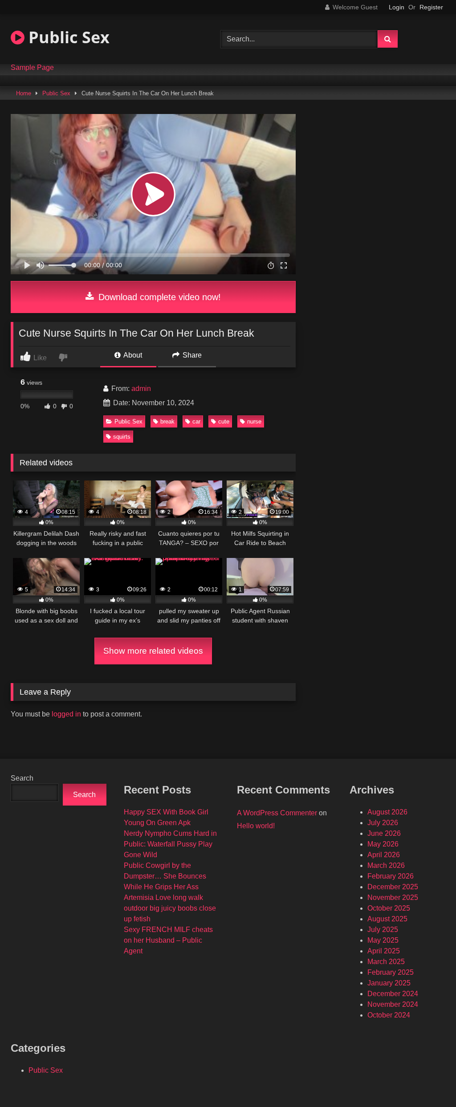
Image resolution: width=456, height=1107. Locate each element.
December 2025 (392, 887)
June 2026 (384, 833)
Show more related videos (153, 650)
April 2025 (383, 951)
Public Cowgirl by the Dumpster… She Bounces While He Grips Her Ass (165, 876)
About (132, 355)
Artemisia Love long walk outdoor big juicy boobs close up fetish (170, 908)
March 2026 (386, 865)
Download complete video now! (158, 297)
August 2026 (387, 812)
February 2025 (390, 972)
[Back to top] (428, 1080)
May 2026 (383, 844)
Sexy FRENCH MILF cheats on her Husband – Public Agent (168, 940)
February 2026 (390, 876)
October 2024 (388, 1015)
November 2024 (392, 1004)
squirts (121, 436)
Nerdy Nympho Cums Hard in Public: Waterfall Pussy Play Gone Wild (170, 844)
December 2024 (392, 993)
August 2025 (387, 919)
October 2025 (388, 908)
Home (23, 93)
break (167, 421)
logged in (66, 714)
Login (396, 7)
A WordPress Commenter (277, 813)
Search (22, 778)
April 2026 (383, 855)
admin (141, 388)
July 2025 (382, 929)
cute (223, 421)
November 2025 (392, 897)
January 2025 (389, 983)
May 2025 (383, 940)
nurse (254, 421)
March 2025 (386, 961)
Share (191, 355)
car (196, 421)
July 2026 (382, 822)
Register (431, 7)
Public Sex (67, 37)
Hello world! (256, 826)
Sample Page (32, 67)
